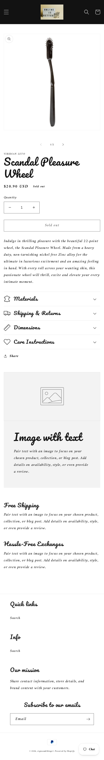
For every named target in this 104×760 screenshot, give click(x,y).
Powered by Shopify (65, 751)
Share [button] (14, 356)
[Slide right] (63, 144)
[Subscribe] (88, 719)
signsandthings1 (45, 751)
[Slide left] (40, 144)
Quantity (10, 197)
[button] (6, 12)
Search (15, 618)
